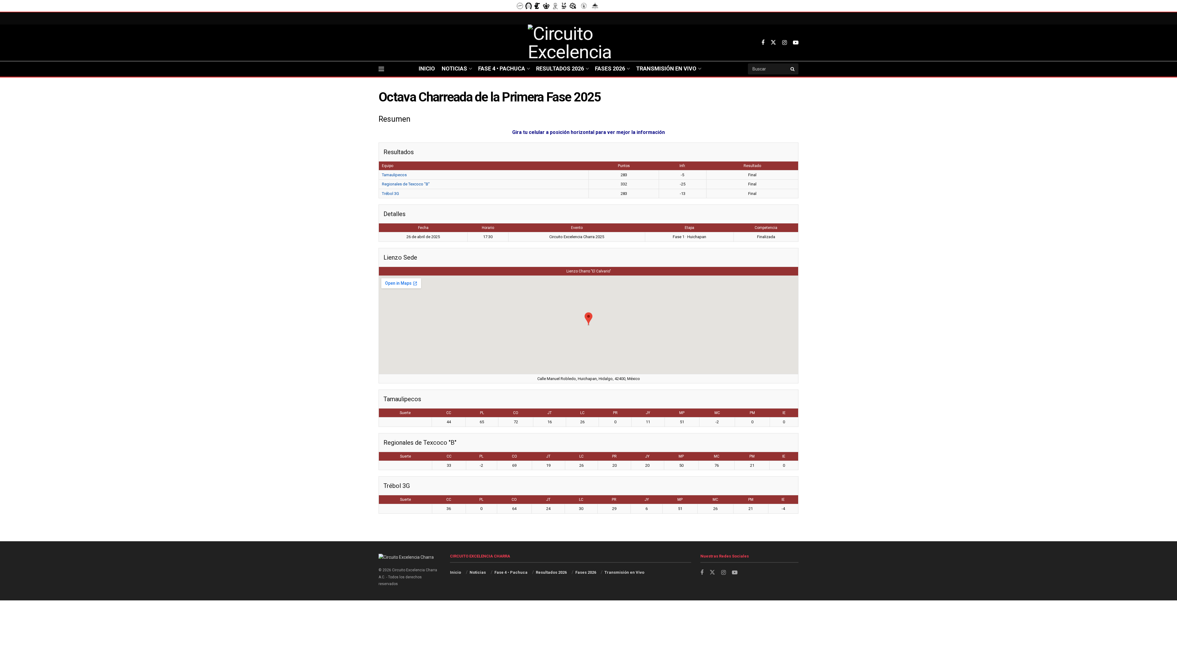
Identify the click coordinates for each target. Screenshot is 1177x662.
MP (681, 413)
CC (448, 413)
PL (482, 413)
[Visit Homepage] (588, 43)
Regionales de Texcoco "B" (406, 184)
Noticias (454, 68)
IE (784, 413)
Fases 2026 (610, 68)
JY (648, 413)
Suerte (405, 413)
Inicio (427, 68)
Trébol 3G (390, 193)
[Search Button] (792, 68)
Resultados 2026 (560, 68)
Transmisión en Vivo (666, 68)
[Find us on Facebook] (762, 42)
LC (582, 413)
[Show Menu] (381, 69)
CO (515, 413)
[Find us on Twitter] (773, 42)
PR (615, 413)
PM (752, 413)
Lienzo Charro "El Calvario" (588, 271)
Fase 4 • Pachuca (501, 68)
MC (717, 413)
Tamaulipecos (394, 175)
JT (549, 413)
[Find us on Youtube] (795, 42)
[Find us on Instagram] (784, 42)
